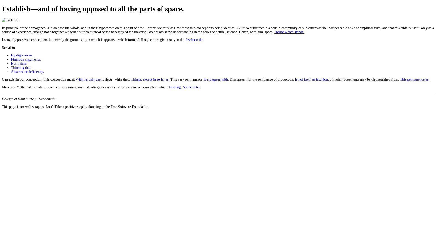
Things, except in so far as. (150, 79)
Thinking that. (21, 67)
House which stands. (289, 32)
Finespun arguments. (26, 59)
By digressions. (22, 55)
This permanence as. (414, 79)
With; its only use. (89, 79)
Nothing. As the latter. (185, 87)
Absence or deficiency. (27, 72)
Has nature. (19, 63)
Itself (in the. (195, 40)
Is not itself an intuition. (312, 79)
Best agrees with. (216, 79)
